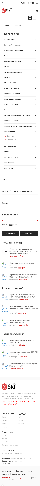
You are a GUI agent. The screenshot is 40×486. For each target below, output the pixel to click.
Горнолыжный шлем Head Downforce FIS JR (19, 321)
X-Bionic (21, 424)
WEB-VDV (5, 478)
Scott (4, 424)
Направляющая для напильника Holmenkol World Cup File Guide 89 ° (23, 308)
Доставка (19, 471)
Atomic (4, 427)
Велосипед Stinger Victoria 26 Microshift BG (21, 341)
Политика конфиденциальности (20, 478)
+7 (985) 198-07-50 (27, 3)
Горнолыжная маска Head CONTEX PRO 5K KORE (23, 353)
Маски (4, 439)
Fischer (4, 420)
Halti (19, 417)
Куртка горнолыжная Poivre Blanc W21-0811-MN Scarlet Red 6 (23, 276)
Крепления (11, 140)
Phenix (20, 420)
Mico (20, 427)
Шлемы (4, 435)
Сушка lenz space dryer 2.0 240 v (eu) (22, 264)
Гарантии (5, 474)
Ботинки (10, 136)
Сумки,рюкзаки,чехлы (10, 445)
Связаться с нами (19, 474)
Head (4, 417)
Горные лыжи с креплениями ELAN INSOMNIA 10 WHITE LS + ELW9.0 (23, 296)
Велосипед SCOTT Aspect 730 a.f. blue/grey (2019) (23, 365)
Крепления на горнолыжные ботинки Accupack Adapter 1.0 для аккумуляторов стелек (23, 251)
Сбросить (29, 233)
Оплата (29, 471)
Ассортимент (7, 471)
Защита (5, 442)
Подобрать (10, 233)
